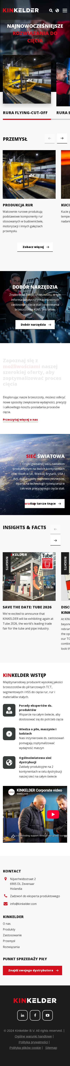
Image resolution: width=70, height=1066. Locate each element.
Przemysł (9, 941)
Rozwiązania (11, 947)
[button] (62, 138)
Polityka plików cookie (25, 1048)
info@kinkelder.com (23, 904)
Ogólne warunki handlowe (33, 1036)
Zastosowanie (12, 935)
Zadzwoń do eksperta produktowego (35, 896)
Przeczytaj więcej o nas (20, 420)
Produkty (9, 929)
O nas (7, 924)
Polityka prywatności (33, 1042)
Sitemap (51, 1048)
